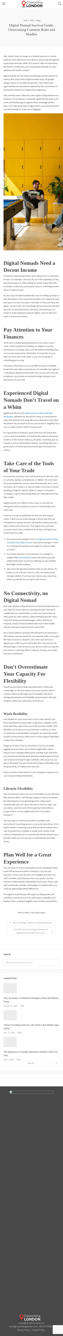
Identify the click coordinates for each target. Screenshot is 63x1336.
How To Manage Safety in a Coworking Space (32, 922)
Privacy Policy (23, 1329)
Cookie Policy (38, 1329)
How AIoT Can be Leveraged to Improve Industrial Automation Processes (30, 931)
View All (30, 1063)
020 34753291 (46, 1326)
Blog (38, 20)
